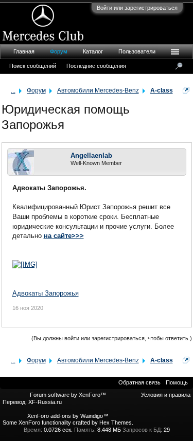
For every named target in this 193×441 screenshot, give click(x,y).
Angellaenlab (91, 155)
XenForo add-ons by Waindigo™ (68, 416)
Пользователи (136, 51)
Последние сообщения (96, 66)
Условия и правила (165, 395)
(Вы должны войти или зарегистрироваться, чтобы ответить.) (111, 338)
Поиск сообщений (32, 66)
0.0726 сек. (58, 430)
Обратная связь (139, 382)
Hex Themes (115, 422)
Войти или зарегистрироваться (137, 8)
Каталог (93, 51)
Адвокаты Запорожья (45, 293)
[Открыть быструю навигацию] (186, 90)
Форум (58, 51)
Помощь (177, 382)
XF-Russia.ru (45, 402)
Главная (23, 51)
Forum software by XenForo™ (68, 395)
